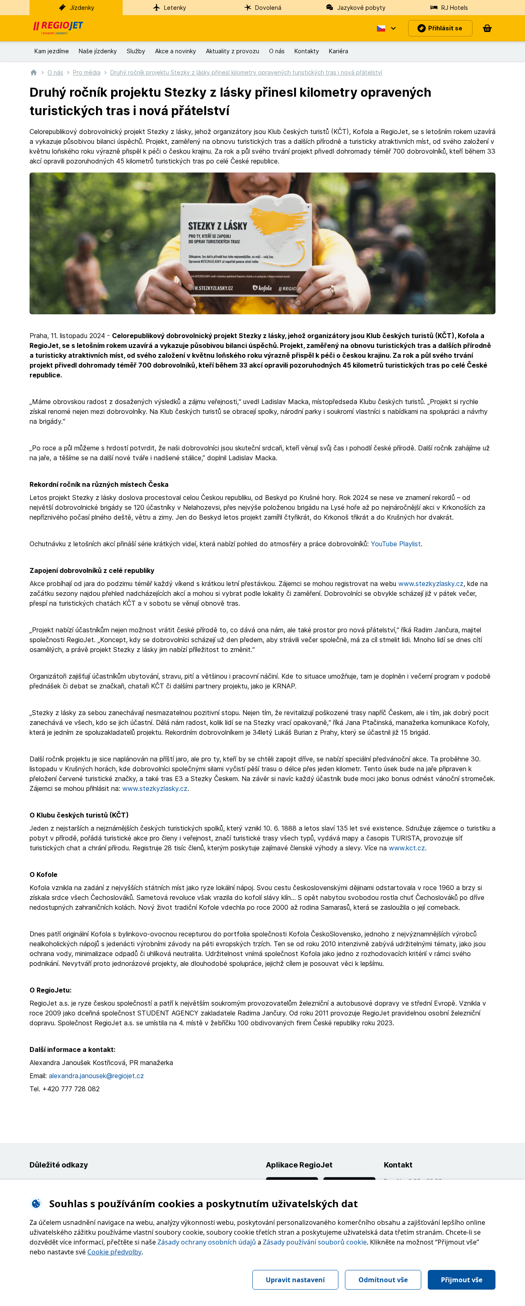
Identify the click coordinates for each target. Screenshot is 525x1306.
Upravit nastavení (295, 1279)
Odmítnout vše (383, 1279)
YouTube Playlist (396, 544)
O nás (277, 51)
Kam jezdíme (51, 51)
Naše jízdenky (98, 51)
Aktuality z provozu (232, 51)
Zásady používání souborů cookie (315, 1242)
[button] (386, 28)
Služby (136, 51)
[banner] (58, 28)
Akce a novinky (175, 51)
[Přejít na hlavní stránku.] (34, 71)
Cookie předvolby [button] (114, 1251)
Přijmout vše (461, 1279)
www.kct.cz (407, 848)
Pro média (86, 72)
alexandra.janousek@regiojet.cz (96, 1076)
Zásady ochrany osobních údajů (207, 1242)
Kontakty (306, 51)
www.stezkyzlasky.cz (430, 583)
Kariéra (338, 51)
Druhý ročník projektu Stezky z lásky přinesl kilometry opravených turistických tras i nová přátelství (246, 72)
